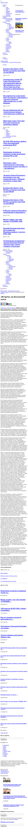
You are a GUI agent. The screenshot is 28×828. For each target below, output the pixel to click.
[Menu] (1, 62)
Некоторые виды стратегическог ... (19, 31)
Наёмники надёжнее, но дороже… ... (9, 694)
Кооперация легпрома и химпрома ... (21, 19)
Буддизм (11, 36)
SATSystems (15, 819)
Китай (4, 747)
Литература (11, 27)
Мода (10, 41)
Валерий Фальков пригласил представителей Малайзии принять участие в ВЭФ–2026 (14, 231)
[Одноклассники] (3, 304)
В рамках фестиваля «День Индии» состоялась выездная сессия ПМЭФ (14, 70)
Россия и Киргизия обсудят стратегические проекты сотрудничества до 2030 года (13, 112)
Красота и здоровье (7, 18)
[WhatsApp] (11, 304)
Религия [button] (8, 264)
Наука (7, 30)
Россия (4, 4)
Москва (5, 750)
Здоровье (8, 20)
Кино (10, 24)
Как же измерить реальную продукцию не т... (11, 618)
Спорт (7, 38)
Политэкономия (7, 16)
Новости (8, 51)
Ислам (10, 33)
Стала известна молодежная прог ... (20, 11)
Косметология (9, 19)
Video (7, 49)
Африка (8, 12)
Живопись (11, 28)
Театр (10, 25)
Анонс (7, 50)
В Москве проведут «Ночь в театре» (9, 575)
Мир (4, 6)
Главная (2, 292)
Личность (8, 45)
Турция (5, 755)
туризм (5, 756)
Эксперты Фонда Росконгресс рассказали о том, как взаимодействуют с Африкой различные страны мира (14, 178)
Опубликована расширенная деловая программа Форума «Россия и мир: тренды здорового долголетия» (13, 243)
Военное (8, 44)
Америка (8, 11)
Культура (8, 23)
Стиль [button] (7, 272)
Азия (7, 9)
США (4, 746)
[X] (7, 304)
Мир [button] (4, 128)
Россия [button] (4, 64)
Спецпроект (9, 46)
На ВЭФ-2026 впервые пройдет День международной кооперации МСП (14, 143)
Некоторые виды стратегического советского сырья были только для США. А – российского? (15, 165)
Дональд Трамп (6, 751)
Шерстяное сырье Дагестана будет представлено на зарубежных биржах (14, 122)
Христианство (12, 34)
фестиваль (5, 753)
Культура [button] (8, 255)
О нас (4, 52)
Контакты (5, 54)
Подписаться (4, 288)
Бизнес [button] (4, 195)
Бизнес (4, 17)
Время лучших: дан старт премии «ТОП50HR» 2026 (12, 220)
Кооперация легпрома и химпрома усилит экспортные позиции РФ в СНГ (14, 154)
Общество (8, 29)
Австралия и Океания (9, 14)
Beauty (10, 43)
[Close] (1, 1)
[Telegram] (5, 304)
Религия (8, 32)
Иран (4, 748)
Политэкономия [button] (7, 137)
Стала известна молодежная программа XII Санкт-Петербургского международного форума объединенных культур (15, 797)
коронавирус (6, 745)
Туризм (7, 39)
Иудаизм (11, 35)
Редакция (5, 58)
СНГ (7, 7)
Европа (7, 8)
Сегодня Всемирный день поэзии (8, 581)
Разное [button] (4, 254)
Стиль (7, 40)
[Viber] (9, 304)
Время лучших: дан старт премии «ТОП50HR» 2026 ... (14, 701)
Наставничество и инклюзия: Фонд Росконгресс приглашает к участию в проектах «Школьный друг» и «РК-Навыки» (15, 99)
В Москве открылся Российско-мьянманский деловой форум (15, 211)
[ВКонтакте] (1, 304)
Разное (4, 22)
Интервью (8, 48)
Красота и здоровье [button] (7, 250)
